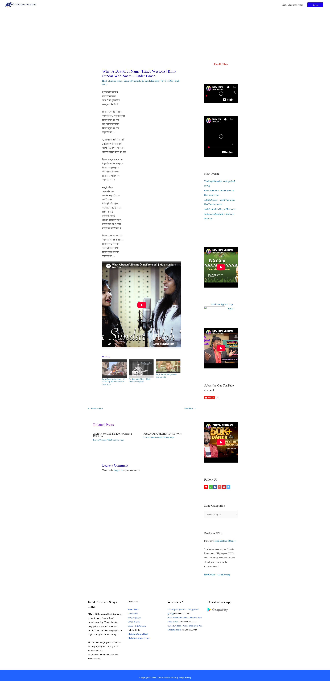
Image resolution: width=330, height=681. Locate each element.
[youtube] (206, 487)
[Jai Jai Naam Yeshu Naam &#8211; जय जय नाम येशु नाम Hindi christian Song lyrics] (114, 368)
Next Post (190, 408)
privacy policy (134, 617)
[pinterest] (224, 487)
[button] (315, 4)
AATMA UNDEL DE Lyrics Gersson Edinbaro (112, 435)
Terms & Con (134, 621)
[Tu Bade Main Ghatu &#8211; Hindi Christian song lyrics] (141, 368)
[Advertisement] (165, 29)
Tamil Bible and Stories (225, 540)
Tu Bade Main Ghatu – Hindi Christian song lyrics (139, 380)
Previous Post (95, 408)
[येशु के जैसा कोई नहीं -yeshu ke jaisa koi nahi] (168, 366)
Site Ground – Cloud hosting (217, 574)
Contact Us (133, 613)
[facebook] (215, 487)
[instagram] (220, 487)
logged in (118, 470)
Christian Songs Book (138, 634)
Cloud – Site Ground (137, 625)
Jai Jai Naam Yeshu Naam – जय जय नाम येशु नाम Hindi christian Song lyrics (113, 381)
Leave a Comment (132, 80)
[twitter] (228, 487)
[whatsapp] (211, 487)
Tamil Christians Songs (292, 4)
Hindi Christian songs (112, 80)
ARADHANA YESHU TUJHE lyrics (162, 433)
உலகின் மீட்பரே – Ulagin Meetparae (220, 209)
